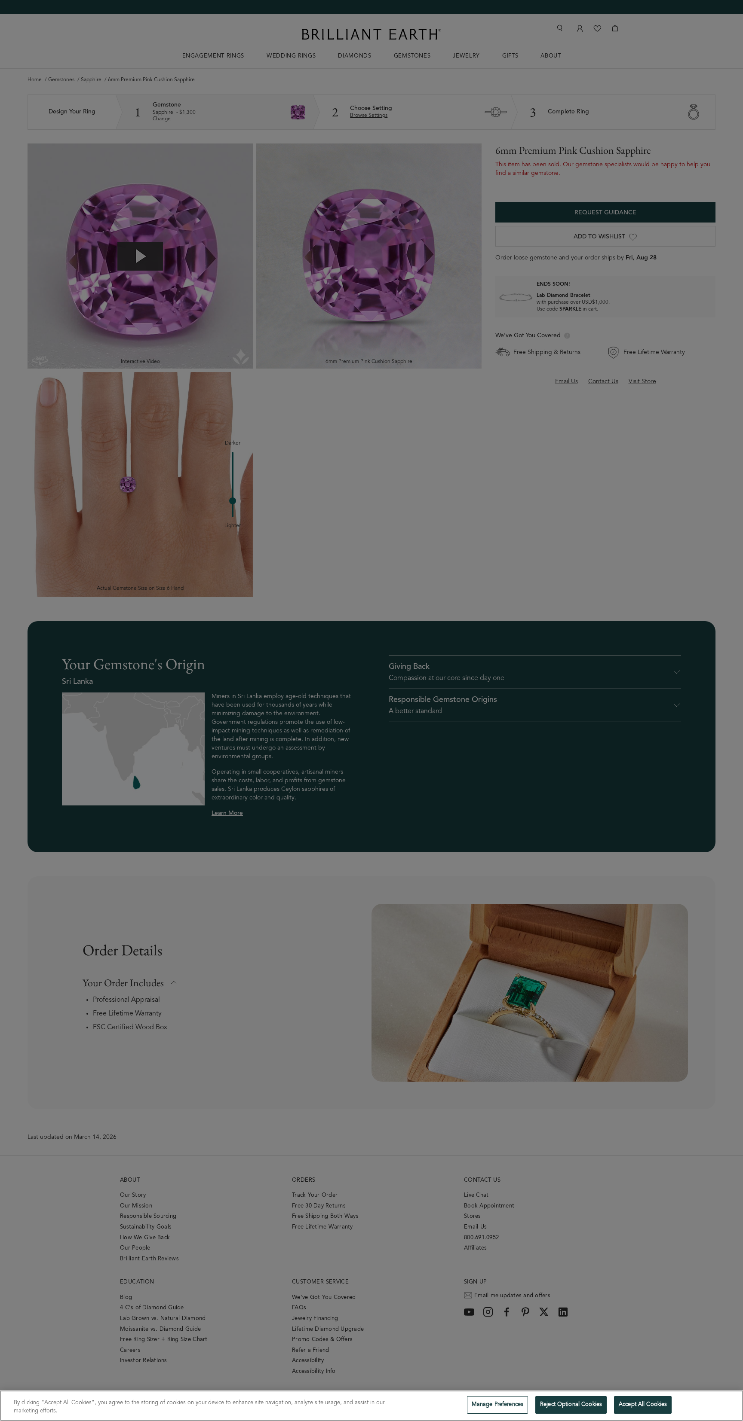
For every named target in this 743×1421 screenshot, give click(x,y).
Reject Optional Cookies (571, 1405)
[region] (371, 1406)
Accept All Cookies (643, 1405)
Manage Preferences (497, 1405)
